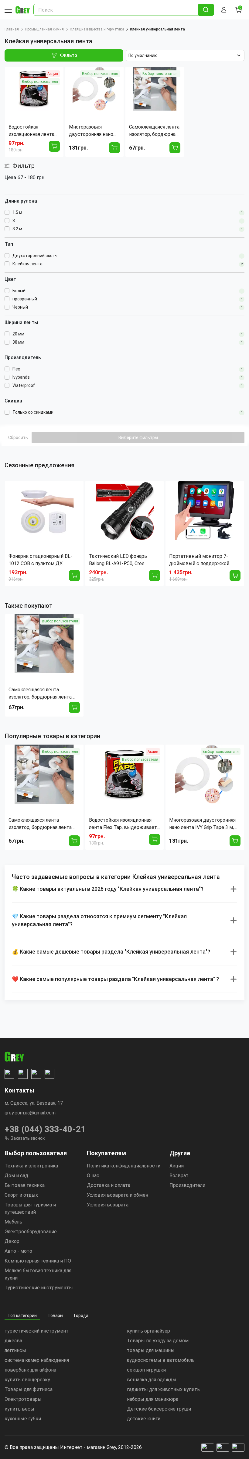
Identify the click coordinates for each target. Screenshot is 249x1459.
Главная (12, 29)
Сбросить (18, 437)
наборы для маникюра (152, 1399)
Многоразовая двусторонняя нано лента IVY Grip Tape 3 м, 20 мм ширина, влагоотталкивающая (202, 824)
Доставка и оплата (108, 1185)
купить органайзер (148, 1331)
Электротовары (23, 1399)
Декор (12, 1241)
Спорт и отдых (21, 1195)
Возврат (179, 1175)
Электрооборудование (31, 1231)
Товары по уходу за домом (158, 1341)
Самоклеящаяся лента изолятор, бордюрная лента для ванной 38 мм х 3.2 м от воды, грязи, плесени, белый (41, 694)
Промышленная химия (44, 29)
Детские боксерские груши (159, 1409)
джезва (13, 1341)
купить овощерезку (27, 1380)
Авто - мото (18, 1251)
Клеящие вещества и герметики (97, 29)
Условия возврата (107, 1205)
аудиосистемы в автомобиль (161, 1360)
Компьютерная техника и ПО (38, 1261)
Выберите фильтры (138, 437)
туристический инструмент (37, 1331)
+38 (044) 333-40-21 (45, 1129)
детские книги (143, 1419)
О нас (93, 1175)
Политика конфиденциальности (123, 1166)
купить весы (19, 1409)
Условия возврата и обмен (117, 1195)
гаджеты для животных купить (163, 1389)
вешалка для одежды (151, 1380)
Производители (187, 1185)
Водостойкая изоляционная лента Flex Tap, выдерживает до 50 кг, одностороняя (123, 824)
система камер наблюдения (37, 1360)
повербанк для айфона (30, 1370)
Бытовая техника (25, 1185)
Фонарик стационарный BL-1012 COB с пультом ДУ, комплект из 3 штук (40, 560)
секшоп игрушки (146, 1370)
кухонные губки (23, 1419)
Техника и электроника (31, 1166)
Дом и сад (16, 1175)
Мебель (13, 1222)
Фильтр (68, 55)
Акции (176, 1166)
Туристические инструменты (39, 1288)
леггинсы (15, 1350)
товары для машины (151, 1350)
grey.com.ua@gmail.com (30, 1113)
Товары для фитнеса (29, 1389)
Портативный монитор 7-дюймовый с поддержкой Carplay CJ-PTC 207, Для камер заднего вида (204, 560)
